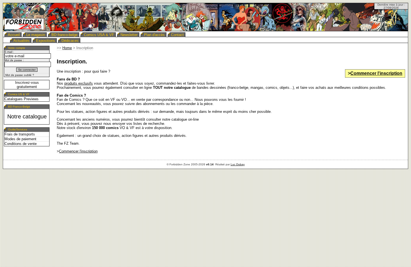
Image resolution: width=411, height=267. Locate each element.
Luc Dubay (238, 164)
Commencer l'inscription (376, 73)
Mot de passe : (14, 60)
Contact (177, 35)
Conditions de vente (20, 144)
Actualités (21, 41)
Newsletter (129, 35)
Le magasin (35, 35)
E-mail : (9, 51)
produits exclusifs (78, 83)
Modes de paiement (20, 139)
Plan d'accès (154, 35)
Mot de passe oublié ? (19, 75)
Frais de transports (19, 134)
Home (67, 48)
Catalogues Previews (21, 99)
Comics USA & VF (99, 35)
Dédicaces (70, 41)
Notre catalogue (27, 116)
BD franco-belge (64, 35)
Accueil (14, 35)
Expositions (45, 41)
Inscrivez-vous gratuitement (27, 84)
